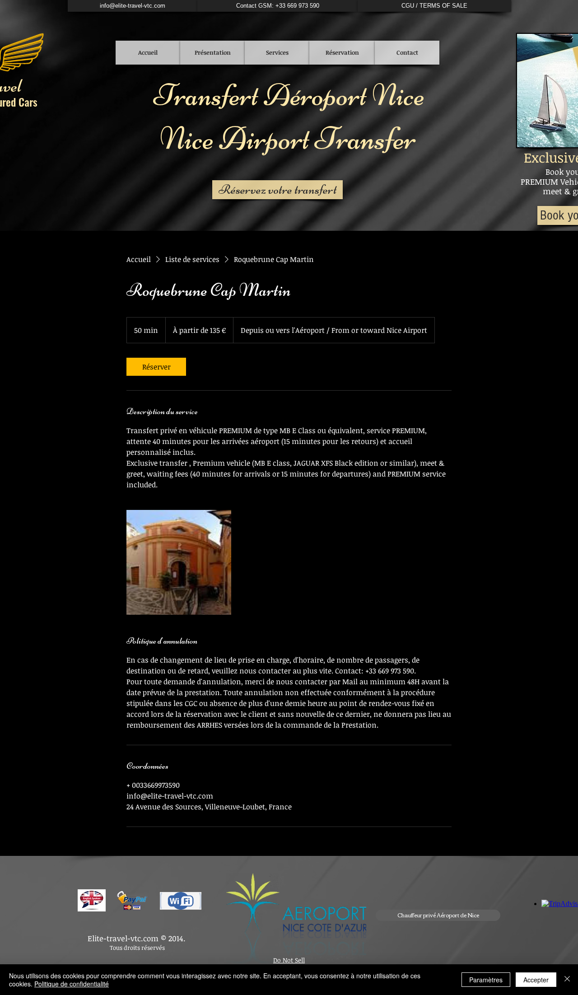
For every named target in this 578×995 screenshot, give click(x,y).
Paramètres (486, 979)
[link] (156, 367)
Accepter (536, 979)
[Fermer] (567, 980)
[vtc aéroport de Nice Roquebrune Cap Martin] (178, 562)
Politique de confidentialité (71, 983)
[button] (438, 915)
